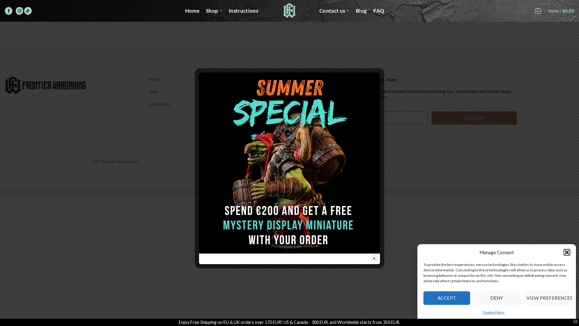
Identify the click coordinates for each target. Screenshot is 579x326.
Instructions (243, 11)
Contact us (332, 11)
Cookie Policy (494, 312)
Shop (212, 11)
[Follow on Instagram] (19, 11)
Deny (496, 298)
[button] (567, 252)
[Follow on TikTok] (28, 11)
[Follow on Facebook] (8, 11)
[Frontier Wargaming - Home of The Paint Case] (289, 10)
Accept (447, 298)
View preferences (548, 298)
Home (192, 11)
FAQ (378, 11)
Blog (361, 11)
